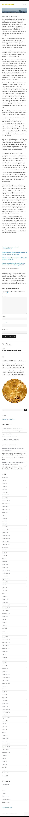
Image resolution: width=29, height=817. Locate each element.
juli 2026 (4, 480)
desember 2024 (6, 535)
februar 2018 (5, 773)
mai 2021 (4, 660)
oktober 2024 (5, 541)
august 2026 (5, 477)
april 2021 (4, 663)
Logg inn (4, 793)
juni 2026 (4, 483)
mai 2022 (4, 625)
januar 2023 (5, 602)
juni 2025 (4, 518)
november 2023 (6, 573)
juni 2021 (4, 657)
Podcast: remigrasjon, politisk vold (10, 439)
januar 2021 (5, 671)
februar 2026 (5, 495)
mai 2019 (4, 729)
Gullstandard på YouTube (8, 419)
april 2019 (4, 732)
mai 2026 (4, 486)
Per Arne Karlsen (6, 448)
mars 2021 (4, 665)
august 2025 (5, 512)
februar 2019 (5, 738)
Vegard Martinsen (8, 268)
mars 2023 (4, 596)
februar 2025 (5, 529)
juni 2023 (4, 587)
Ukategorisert (5, 784)
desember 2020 (6, 674)
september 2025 (6, 509)
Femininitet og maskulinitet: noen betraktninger (13, 468)
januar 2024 (5, 567)
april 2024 (4, 558)
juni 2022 (4, 622)
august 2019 (5, 720)
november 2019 (6, 712)
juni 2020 (4, 691)
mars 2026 (4, 492)
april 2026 (4, 489)
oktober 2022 (5, 610)
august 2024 (5, 547)
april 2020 (4, 697)
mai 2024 (4, 555)
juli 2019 (4, 723)
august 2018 (5, 755)
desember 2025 (6, 500)
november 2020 (6, 677)
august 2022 (5, 616)
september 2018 (6, 752)
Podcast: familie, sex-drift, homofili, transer (12, 428)
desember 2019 (6, 709)
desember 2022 (6, 605)
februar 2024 (5, 564)
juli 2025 (4, 515)
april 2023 (4, 593)
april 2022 (4, 628)
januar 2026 (5, 498)
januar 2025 (5, 532)
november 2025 (6, 503)
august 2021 (5, 651)
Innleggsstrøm (5, 796)
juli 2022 (4, 619)
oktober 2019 (5, 715)
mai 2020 (4, 694)
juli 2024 (4, 550)
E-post (4, 323)
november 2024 (6, 538)
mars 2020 (4, 700)
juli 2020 (4, 689)
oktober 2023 (5, 576)
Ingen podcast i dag (7, 433)
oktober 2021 (5, 645)
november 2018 (6, 746)
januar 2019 (5, 741)
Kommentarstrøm (6, 799)
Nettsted (4, 329)
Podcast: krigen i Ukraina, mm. (9, 436)
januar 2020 (5, 706)
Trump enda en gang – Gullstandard (11, 453)
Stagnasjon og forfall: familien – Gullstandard (13, 467)
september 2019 (6, 718)
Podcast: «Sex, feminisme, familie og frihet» (12, 431)
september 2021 (6, 648)
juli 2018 (4, 758)
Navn (4, 316)
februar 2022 (5, 634)
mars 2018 (4, 770)
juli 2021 (4, 654)
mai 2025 (4, 521)
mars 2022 (4, 631)
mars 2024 (4, 561)
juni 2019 (4, 726)
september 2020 (6, 683)
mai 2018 (4, 764)
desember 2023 (6, 570)
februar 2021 (5, 668)
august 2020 (5, 686)
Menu (24, 4)
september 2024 (6, 544)
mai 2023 (4, 590)
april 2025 (4, 524)
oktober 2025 (5, 506)
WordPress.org (5, 802)
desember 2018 (6, 744)
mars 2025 (4, 526)
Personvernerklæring (7, 807)
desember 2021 (6, 639)
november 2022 (6, 608)
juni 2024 (4, 553)
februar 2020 (5, 703)
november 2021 (6, 642)
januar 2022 (5, 636)
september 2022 (6, 613)
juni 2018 (4, 761)
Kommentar (5, 296)
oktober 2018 (5, 749)
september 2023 (6, 579)
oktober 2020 (5, 680)
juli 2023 (4, 584)
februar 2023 (5, 599)
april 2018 (4, 767)
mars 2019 (4, 735)
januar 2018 (5, 775)
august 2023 (5, 581)
